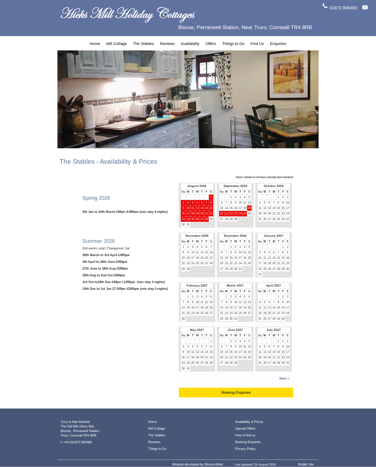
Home (95, 44)
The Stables (143, 44)
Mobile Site (306, 464)
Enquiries (278, 44)
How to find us (245, 435)
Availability (190, 44)
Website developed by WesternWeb (197, 464)
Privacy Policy (245, 448)
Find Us (257, 44)
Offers (210, 44)
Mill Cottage (116, 44)
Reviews (167, 44)
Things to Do (233, 44)
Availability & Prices (249, 422)
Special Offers (245, 428)
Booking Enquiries (236, 392)
